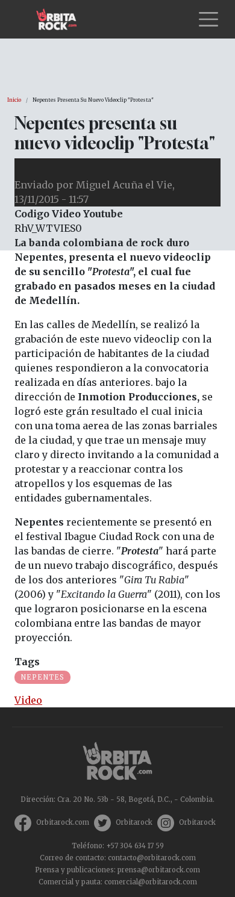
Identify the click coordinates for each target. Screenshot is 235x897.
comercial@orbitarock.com (150, 882)
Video (28, 700)
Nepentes (42, 677)
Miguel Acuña (109, 185)
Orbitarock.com (62, 822)
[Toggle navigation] (208, 19)
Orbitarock (134, 822)
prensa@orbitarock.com (159, 870)
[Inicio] (61, 19)
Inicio (14, 100)
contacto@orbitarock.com (152, 858)
